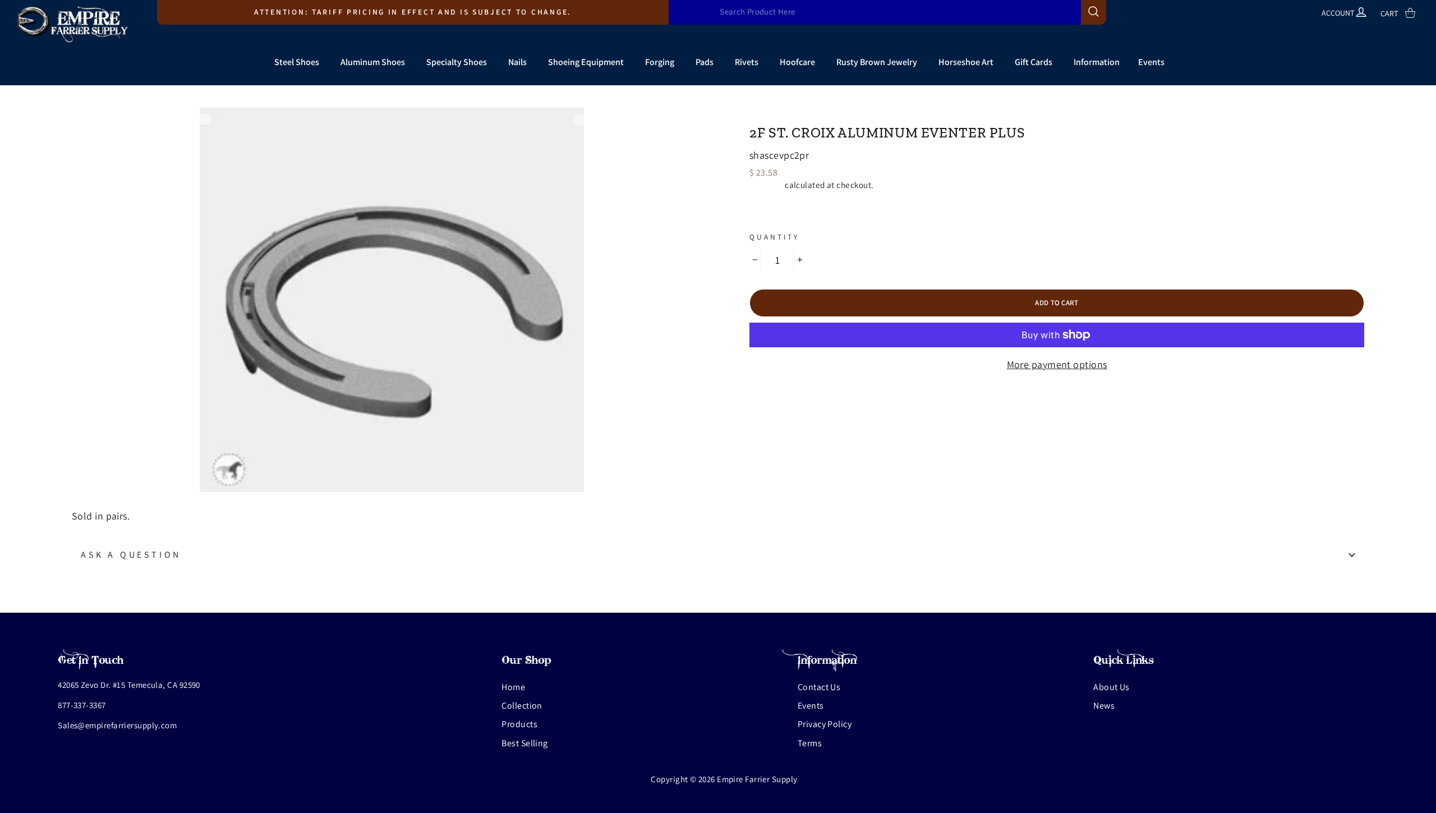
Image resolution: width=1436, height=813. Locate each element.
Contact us (819, 687)
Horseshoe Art (965, 62)
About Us (1111, 687)
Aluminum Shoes (372, 62)
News (1104, 705)
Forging (659, 62)
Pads (705, 62)
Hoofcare (797, 62)
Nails (517, 62)
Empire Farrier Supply (812, 113)
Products (519, 724)
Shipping (766, 184)
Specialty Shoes (456, 62)
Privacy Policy (825, 724)
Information (1097, 62)
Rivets (746, 62)
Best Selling (524, 743)
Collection (521, 705)
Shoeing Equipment (586, 62)
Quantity (774, 237)
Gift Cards (1033, 62)
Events (1151, 62)
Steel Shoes (296, 62)
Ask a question (131, 555)
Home (513, 687)
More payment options (1057, 364)
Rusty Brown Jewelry (876, 62)
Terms (810, 743)
